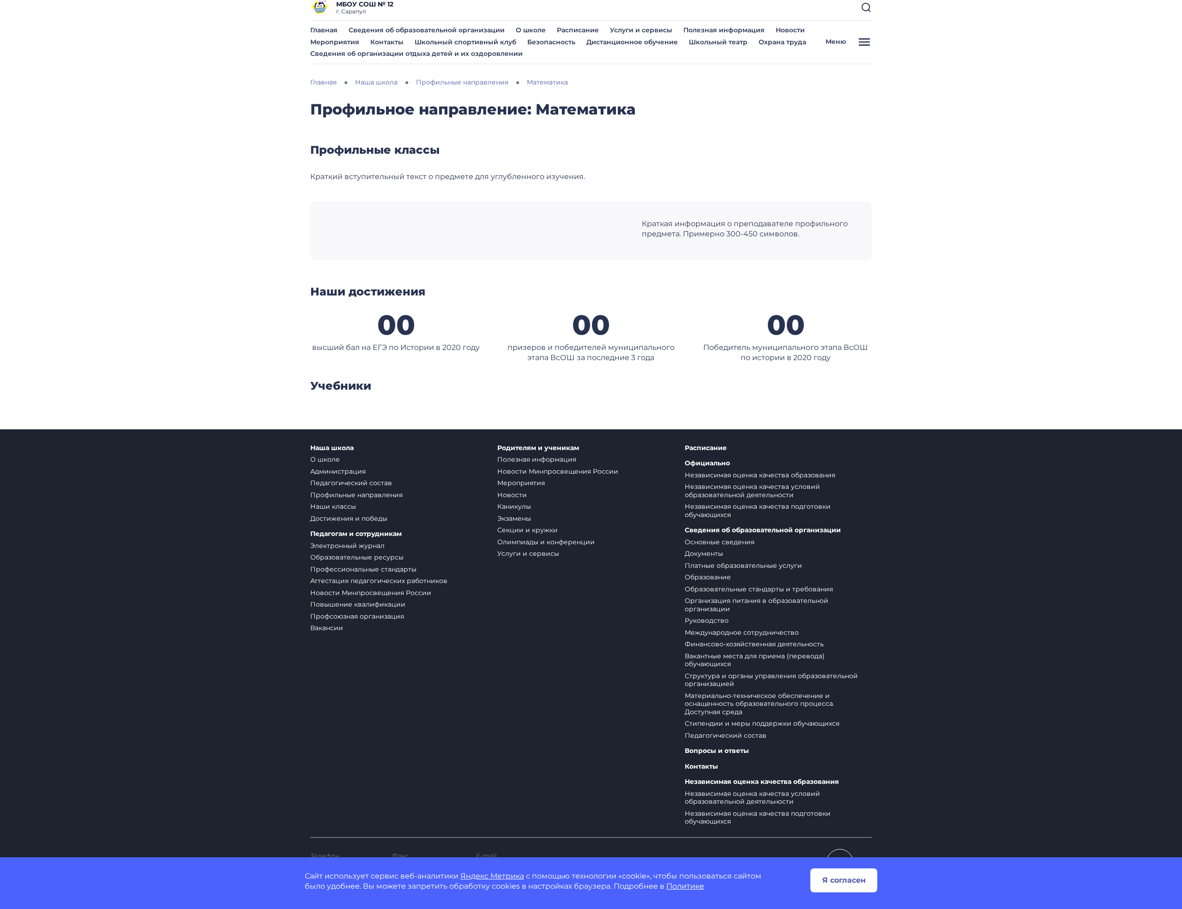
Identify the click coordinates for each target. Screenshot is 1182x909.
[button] (866, 7)
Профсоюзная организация (357, 616)
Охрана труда (782, 42)
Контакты (387, 42)
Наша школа (332, 448)
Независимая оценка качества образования (760, 475)
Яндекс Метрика (492, 876)
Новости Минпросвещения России (370, 593)
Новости (790, 30)
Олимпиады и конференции (546, 542)
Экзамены (514, 518)
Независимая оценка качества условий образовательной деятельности (752, 490)
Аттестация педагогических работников (378, 581)
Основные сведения (719, 542)
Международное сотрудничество (742, 632)
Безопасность (551, 42)
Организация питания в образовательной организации (756, 604)
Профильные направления (356, 495)
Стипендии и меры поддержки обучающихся (762, 723)
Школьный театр (718, 42)
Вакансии (326, 628)
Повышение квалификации (357, 604)
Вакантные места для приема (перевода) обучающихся (755, 660)
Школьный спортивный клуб (465, 42)
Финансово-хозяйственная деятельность (754, 644)
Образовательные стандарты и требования (759, 589)
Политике (685, 886)
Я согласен (844, 880)
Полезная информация (724, 30)
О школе (531, 30)
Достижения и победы (348, 518)
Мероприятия (334, 42)
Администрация (338, 471)
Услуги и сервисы (641, 30)
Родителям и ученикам (538, 448)
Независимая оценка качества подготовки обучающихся (758, 510)
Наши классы (333, 506)
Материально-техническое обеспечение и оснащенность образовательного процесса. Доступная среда (759, 704)
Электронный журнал (347, 546)
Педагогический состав (351, 483)
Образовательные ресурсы (357, 557)
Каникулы (514, 506)
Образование (708, 577)
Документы (704, 553)
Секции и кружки (527, 530)
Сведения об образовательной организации (427, 30)
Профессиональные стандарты (363, 569)
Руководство (707, 620)
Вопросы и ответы (717, 751)
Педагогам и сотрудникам (356, 534)
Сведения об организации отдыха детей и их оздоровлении (416, 53)
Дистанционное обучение (632, 42)
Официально (707, 463)
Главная (324, 30)
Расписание (578, 30)
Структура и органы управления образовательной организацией (771, 680)
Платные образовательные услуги (743, 565)
